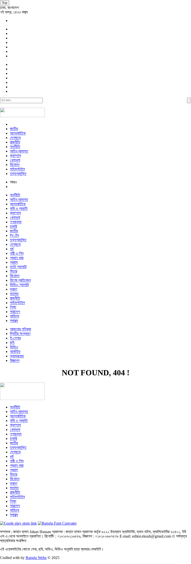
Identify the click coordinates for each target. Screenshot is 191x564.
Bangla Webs (36, 558)
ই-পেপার (15, 338)
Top (4, 2)
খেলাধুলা (15, 160)
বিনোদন (14, 164)
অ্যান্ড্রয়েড (17, 356)
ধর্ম (11, 249)
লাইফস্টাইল (17, 169)
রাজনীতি (15, 142)
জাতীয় (14, 129)
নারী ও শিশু (17, 253)
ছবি (12, 342)
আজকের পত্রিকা (20, 329)
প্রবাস (14, 262)
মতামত (14, 294)
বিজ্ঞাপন (14, 360)
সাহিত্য (14, 316)
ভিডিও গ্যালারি (19, 285)
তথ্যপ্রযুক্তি (18, 173)
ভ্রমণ (13, 289)
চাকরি (13, 226)
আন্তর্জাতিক (18, 133)
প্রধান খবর (16, 258)
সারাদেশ (15, 312)
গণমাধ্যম (15, 222)
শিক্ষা (13, 307)
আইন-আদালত (19, 151)
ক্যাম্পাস (15, 156)
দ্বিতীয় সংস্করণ (20, 333)
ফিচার (13, 271)
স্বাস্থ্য (14, 321)
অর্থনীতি (15, 147)
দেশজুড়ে (15, 138)
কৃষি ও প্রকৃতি (19, 208)
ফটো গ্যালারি (18, 267)
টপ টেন (14, 235)
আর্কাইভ (15, 351)
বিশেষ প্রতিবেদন (20, 280)
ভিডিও (14, 347)
